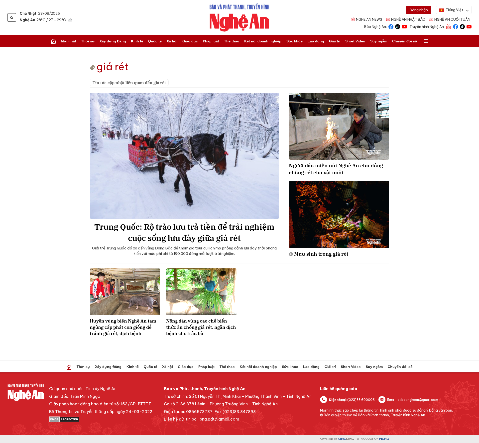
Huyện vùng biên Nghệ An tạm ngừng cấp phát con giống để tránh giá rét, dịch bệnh (123, 327)
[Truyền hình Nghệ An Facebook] (455, 26)
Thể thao (231, 41)
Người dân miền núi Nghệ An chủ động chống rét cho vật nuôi (336, 169)
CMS (346, 439)
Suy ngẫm (378, 41)
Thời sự (88, 41)
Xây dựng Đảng (113, 41)
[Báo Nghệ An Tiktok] (397, 26)
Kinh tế (137, 41)
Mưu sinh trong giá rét (321, 253)
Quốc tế (155, 41)
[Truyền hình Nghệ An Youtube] (469, 26)
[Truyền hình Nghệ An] (448, 26)
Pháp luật (211, 41)
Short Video (355, 41)
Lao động (316, 41)
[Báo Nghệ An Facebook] (390, 26)
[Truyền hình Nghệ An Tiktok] (462, 26)
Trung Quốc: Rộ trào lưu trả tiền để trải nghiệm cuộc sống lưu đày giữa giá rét (184, 232)
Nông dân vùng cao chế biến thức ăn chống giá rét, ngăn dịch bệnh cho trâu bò (201, 327)
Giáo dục (190, 41)
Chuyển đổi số (404, 41)
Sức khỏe (294, 41)
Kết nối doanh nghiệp (262, 41)
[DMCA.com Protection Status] (100, 419)
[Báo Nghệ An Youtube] (404, 26)
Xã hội (172, 41)
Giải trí (334, 41)
